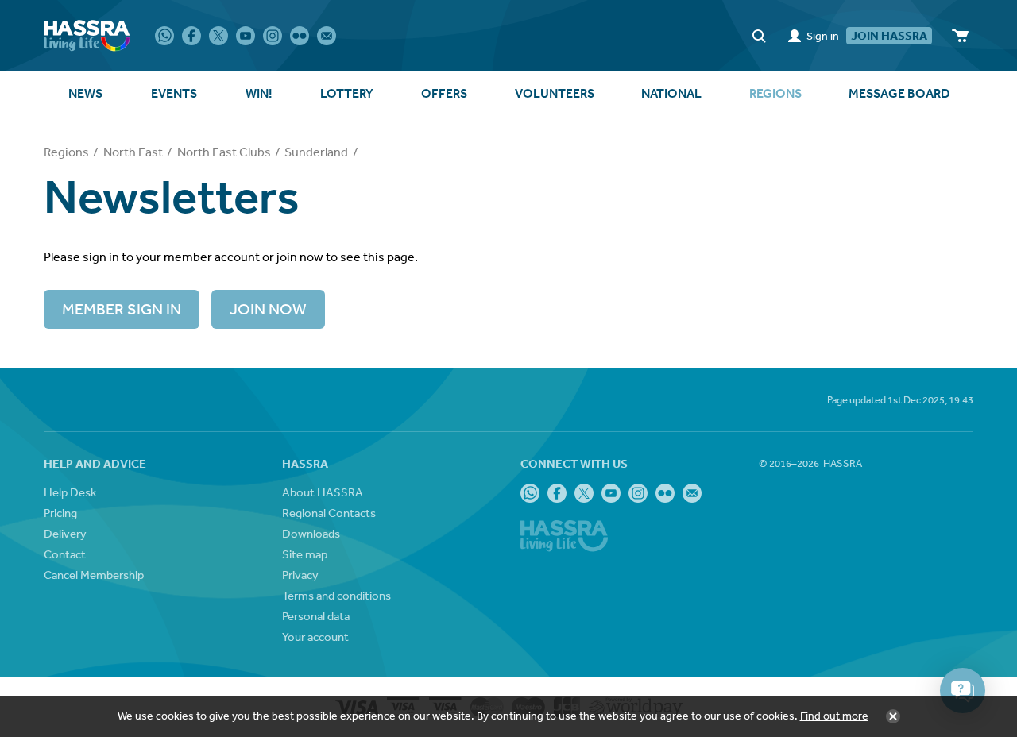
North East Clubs (224, 152)
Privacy (300, 574)
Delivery (65, 533)
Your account (315, 636)
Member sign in (121, 308)
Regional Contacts (329, 512)
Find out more (834, 715)
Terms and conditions (336, 595)
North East (133, 152)
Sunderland (316, 152)
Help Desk (70, 492)
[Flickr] (299, 35)
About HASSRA (322, 492)
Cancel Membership (94, 574)
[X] (218, 35)
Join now (268, 308)
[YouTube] (245, 35)
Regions (66, 152)
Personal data (316, 615)
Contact (65, 553)
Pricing (60, 512)
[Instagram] (272, 35)
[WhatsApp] (164, 35)
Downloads (311, 533)
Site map (304, 553)
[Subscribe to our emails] (326, 35)
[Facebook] (191, 35)
